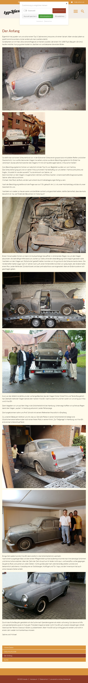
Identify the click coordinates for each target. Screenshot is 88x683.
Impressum (33, 679)
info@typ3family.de (79, 2)
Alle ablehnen (59, 16)
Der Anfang (8, 656)
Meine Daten (9, 647)
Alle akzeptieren (45, 16)
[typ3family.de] (15, 11)
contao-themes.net (64, 679)
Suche (6, 660)
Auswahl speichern (30, 16)
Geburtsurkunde (10, 651)
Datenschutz (44, 679)
